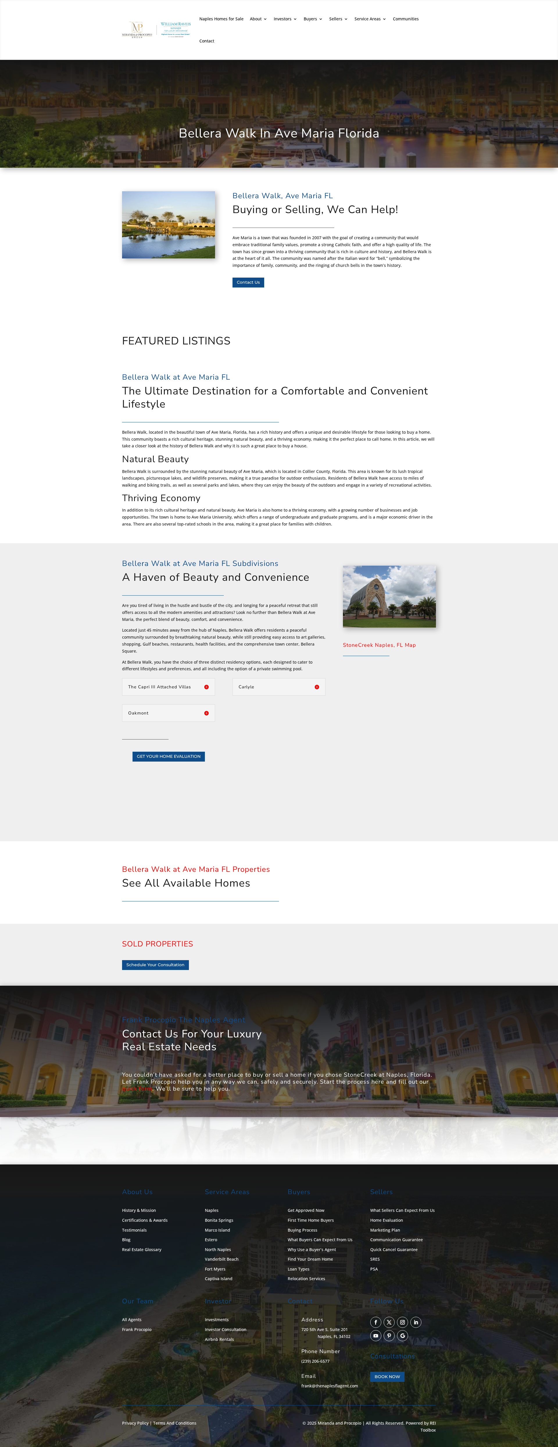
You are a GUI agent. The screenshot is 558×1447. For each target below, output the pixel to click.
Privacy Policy (135, 1423)
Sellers (335, 19)
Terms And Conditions (174, 1423)
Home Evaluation (386, 1220)
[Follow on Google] (402, 1335)
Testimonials (134, 1230)
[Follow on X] (389, 1322)
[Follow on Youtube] (375, 1335)
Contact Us (248, 282)
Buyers (310, 19)
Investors (282, 19)
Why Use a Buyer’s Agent (312, 1249)
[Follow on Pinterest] (389, 1335)
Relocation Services (306, 1278)
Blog (126, 1239)
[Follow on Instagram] (402, 1322)
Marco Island (217, 1230)
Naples (212, 1210)
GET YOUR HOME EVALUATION (169, 756)
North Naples (218, 1249)
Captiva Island (219, 1278)
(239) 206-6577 (315, 1361)
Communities (406, 19)
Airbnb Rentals (219, 1339)
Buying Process (302, 1230)
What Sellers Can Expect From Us (402, 1210)
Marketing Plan (385, 1230)
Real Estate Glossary (141, 1249)
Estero (211, 1239)
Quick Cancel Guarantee (394, 1249)
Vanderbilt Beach (222, 1259)
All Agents (132, 1319)
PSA (374, 1269)
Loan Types (299, 1269)
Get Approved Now (306, 1210)
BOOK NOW (387, 1376)
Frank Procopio (136, 1329)
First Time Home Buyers (311, 1220)
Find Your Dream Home (310, 1259)
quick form (137, 1089)
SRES (375, 1259)
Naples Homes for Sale (221, 19)
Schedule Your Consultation (155, 964)
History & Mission (139, 1210)
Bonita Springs (219, 1220)
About (256, 19)
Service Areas (368, 19)
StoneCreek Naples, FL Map (379, 645)
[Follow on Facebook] (375, 1322)
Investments (217, 1319)
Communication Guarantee (396, 1239)
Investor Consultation (225, 1329)
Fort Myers (215, 1269)
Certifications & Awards (145, 1220)
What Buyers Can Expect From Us (320, 1239)
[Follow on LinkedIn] (415, 1322)
